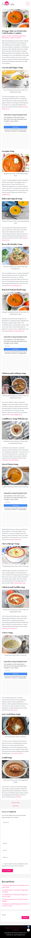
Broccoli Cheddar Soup (15, 285)
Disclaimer (17, 928)
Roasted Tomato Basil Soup (16, 331)
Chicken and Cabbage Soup (14, 414)
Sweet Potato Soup (15, 539)
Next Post (15, 806)
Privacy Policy (8, 928)
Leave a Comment (15, 38)
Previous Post (15, 802)
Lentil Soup (17, 797)
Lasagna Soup (6, 194)
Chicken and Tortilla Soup (9, 628)
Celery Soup (13, 710)
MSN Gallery (5, 38)
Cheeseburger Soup (19, 583)
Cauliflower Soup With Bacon (10, 460)
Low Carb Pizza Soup (16, 753)
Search (4, 915)
